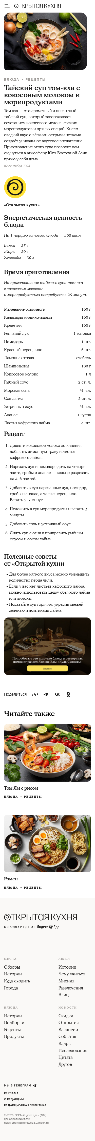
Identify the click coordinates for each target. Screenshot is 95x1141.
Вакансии (68, 1030)
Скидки (66, 1016)
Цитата (66, 1058)
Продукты (14, 1037)
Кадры (65, 1044)
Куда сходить (17, 981)
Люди (64, 959)
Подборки (14, 1023)
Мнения (66, 981)
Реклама (11, 1093)
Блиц (64, 995)
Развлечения (71, 988)
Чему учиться (72, 974)
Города (11, 988)
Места (10, 959)
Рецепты (36, 79)
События (67, 1037)
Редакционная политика (25, 1105)
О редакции (14, 1099)
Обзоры (12, 967)
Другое (65, 1065)
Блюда (12, 79)
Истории (13, 974)
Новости (68, 1008)
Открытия (69, 1023)
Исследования (73, 1051)
